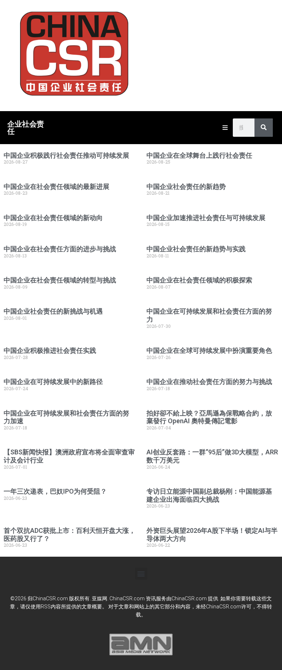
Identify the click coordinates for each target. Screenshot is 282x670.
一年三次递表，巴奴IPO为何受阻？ (55, 491)
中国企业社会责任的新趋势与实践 (196, 249)
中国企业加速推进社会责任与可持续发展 (206, 217)
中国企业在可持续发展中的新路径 (53, 381)
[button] (141, 574)
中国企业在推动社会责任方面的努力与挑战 (209, 381)
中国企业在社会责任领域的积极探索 (199, 280)
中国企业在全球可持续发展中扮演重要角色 (209, 350)
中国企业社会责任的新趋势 (186, 186)
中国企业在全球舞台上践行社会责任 (199, 155)
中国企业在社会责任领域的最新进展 (56, 186)
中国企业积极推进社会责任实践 (50, 350)
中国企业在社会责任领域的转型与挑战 (60, 280)
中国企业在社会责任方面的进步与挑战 (60, 249)
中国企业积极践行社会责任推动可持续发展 (66, 155)
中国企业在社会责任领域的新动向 (53, 217)
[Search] (263, 127)
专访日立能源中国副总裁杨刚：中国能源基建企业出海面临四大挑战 (209, 495)
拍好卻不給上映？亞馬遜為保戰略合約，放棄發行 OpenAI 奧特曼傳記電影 (209, 417)
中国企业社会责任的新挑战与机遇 (53, 311)
